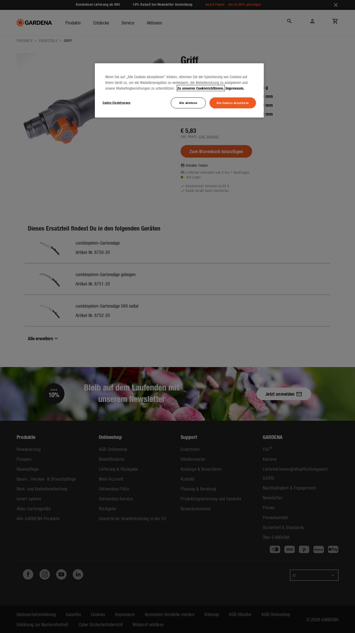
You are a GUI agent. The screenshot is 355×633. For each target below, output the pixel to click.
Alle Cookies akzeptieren (232, 103)
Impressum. (235, 88)
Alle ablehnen (188, 103)
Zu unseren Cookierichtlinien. (200, 88)
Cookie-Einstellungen (116, 102)
